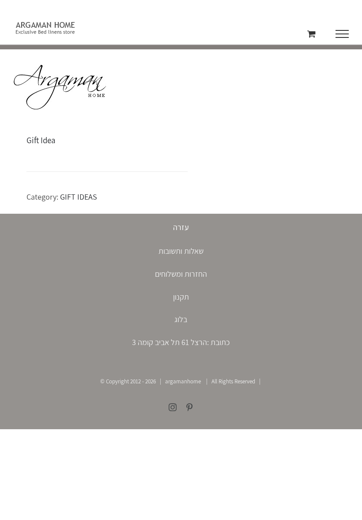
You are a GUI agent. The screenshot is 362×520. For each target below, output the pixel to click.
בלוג (180, 319)
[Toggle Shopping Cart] (311, 33)
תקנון (181, 297)
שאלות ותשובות (181, 251)
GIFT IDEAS (78, 197)
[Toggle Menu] (342, 34)
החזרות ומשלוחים (181, 274)
